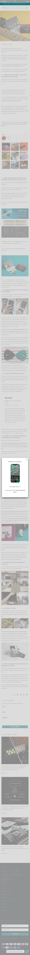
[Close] (26, 459)
